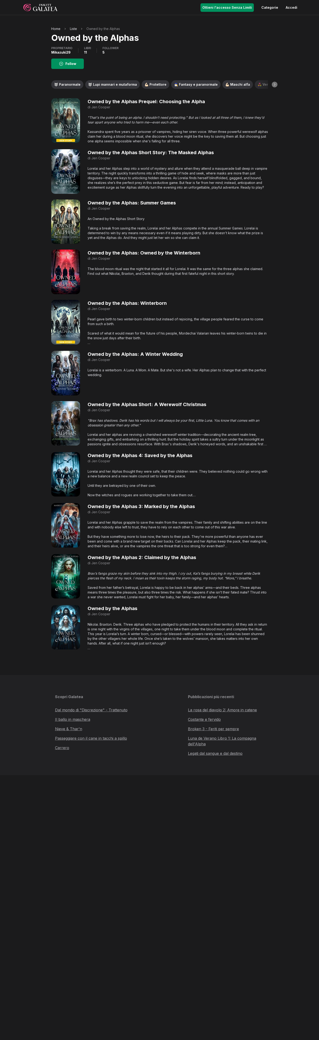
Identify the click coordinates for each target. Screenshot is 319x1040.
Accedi (291, 7)
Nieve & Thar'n (68, 728)
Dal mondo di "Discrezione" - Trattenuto (91, 710)
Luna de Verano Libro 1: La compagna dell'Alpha (222, 741)
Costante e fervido (204, 719)
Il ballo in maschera (72, 719)
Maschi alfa (237, 84)
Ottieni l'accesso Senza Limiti (227, 7)
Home (55, 29)
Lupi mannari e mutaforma (112, 84)
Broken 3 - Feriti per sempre (213, 728)
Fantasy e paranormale (196, 84)
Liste (73, 29)
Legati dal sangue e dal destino (215, 753)
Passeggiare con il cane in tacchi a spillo (91, 738)
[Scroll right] (274, 84)
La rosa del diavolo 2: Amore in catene (222, 710)
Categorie (269, 7)
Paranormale (67, 84)
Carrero (62, 747)
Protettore (155, 84)
